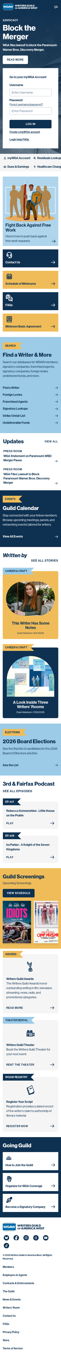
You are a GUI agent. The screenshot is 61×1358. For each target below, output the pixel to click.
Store (6, 1340)
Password (16, 100)
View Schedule (18, 893)
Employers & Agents (15, 1275)
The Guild (8, 1291)
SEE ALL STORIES (44, 560)
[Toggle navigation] (56, 7)
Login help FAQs (19, 139)
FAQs (6, 1324)
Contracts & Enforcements (18, 1283)
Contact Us (9, 1315)
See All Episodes (17, 791)
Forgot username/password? (26, 104)
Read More (15, 59)
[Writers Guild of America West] (20, 6)
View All (51, 441)
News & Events (12, 1299)
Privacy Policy (11, 1332)
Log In (30, 124)
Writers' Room (11, 1307)
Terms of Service (13, 1348)
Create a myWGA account (24, 132)
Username (16, 85)
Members (8, 1267)
